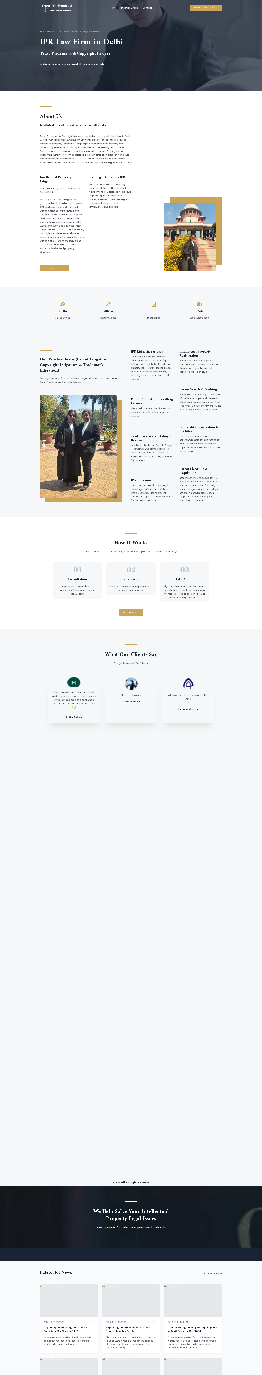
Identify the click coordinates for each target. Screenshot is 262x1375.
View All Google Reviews (131, 1183)
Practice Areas (129, 7)
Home (113, 7)
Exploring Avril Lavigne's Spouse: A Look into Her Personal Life (66, 1329)
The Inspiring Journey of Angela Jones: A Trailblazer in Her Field (192, 1329)
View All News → (212, 1273)
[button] (206, 8)
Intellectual (81, 158)
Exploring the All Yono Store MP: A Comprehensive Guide (128, 1329)
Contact (147, 7)
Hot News (89, 1322)
